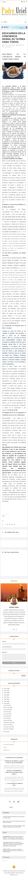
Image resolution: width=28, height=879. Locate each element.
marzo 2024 (7, 709)
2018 (5, 690)
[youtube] (22, 1)
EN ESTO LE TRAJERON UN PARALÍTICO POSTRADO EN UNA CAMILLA (14, 772)
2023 (5, 701)
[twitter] (24, 1)
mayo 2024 (6, 714)
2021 (5, 697)
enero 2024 (6, 705)
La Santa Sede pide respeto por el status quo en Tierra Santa (14, 817)
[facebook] (26, 1)
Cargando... (5, 860)
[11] (9, 418)
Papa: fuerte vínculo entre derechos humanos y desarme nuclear (14, 822)
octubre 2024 (7, 724)
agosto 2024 (7, 720)
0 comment (9, 47)
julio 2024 (6, 718)
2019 (5, 692)
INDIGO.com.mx (14, 874)
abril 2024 (6, 711)
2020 (5, 695)
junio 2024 (6, 716)
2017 (5, 688)
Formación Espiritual (9, 744)
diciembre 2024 (7, 729)
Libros (5, 747)
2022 (5, 699)
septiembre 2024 (8, 722)
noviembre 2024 (8, 726)
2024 (5, 703)
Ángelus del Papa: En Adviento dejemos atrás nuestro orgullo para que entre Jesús (14, 826)
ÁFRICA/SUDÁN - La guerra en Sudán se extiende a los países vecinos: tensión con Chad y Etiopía (13, 850)
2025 (5, 731)
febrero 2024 (7, 707)
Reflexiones (6, 750)
